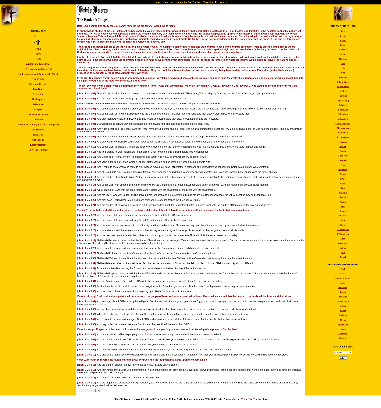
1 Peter (343, 179)
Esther (343, 248)
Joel (343, 269)
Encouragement (38, 145)
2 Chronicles (343, 234)
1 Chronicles (343, 229)
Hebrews (343, 193)
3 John (343, 45)
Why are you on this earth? (38, 69)
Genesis (343, 50)
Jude (343, 188)
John (343, 31)
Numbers (343, 96)
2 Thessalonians (342, 128)
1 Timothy (343, 156)
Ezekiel (343, 306)
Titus (343, 165)
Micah (343, 320)
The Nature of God (38, 114)
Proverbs (343, 142)
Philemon (342, 170)
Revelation (343, 133)
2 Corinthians (343, 87)
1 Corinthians (343, 82)
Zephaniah (343, 324)
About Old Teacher (251, 399)
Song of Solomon (343, 278)
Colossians (343, 119)
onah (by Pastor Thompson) (44, 124)
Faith (38, 48)
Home (157, 2)
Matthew (343, 59)
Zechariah (343, 334)
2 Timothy (343, 160)
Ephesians (343, 110)
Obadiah (343, 315)
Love (38, 54)
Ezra (343, 239)
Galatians (343, 105)
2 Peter (343, 183)
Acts (343, 73)
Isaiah (343, 292)
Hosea (343, 311)
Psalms (342, 146)
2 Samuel (343, 216)
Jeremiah (343, 297)
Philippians (343, 114)
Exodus (342, 54)
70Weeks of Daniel (38, 150)
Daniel (343, 257)
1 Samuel (343, 211)
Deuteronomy (343, 100)
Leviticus (343, 91)
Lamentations (343, 301)
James (343, 174)
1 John (343, 36)
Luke (343, 68)
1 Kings (342, 220)
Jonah (343, 151)
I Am (38, 59)
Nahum (343, 283)
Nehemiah (343, 243)
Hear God (38, 134)
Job (343, 253)
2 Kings (342, 225)
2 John (343, 40)
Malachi (342, 338)
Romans (343, 77)
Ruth (343, 206)
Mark (343, 63)
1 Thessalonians (342, 123)
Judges (343, 202)
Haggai (343, 329)
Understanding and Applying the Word (38, 74)
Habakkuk (342, 287)
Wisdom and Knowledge (38, 64)
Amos (343, 274)
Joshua (343, 197)
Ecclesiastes (343, 137)
